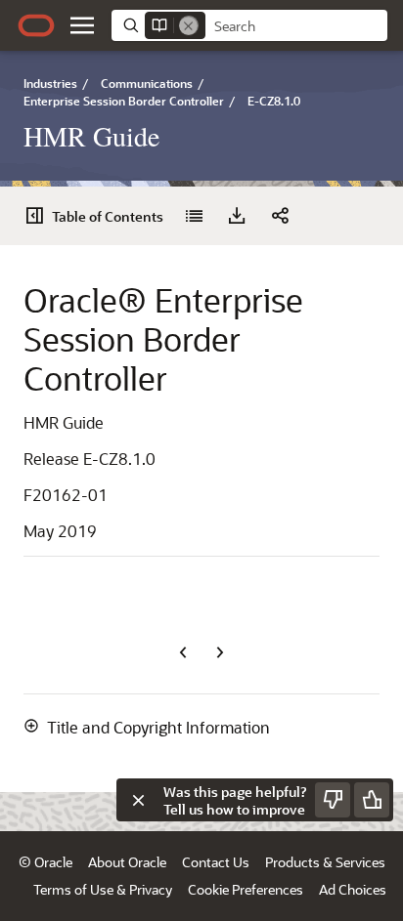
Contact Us (215, 862)
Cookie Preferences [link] (245, 889)
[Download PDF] (236, 215)
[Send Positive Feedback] (371, 799)
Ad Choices (352, 889)
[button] (82, 25)
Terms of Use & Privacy (102, 889)
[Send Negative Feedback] (332, 799)
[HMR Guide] (193, 215)
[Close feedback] (138, 799)
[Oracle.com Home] (36, 25)
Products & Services (325, 862)
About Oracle (127, 862)
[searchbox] (296, 26)
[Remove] (189, 25)
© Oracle (45, 862)
